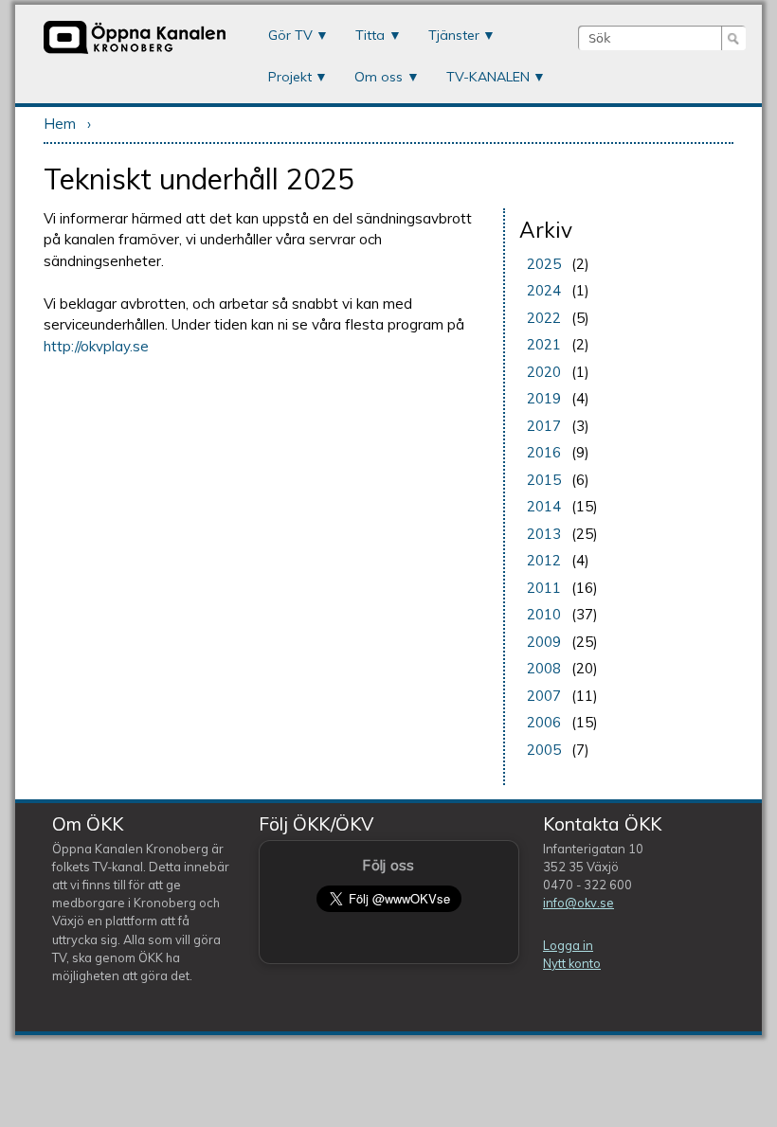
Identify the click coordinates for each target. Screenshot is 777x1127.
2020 (544, 372)
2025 (544, 264)
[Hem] (135, 52)
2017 (544, 426)
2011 (544, 588)
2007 (544, 696)
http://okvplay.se (96, 346)
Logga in (568, 945)
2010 (544, 614)
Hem (60, 124)
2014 (544, 506)
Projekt (290, 76)
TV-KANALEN (488, 76)
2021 (544, 344)
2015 (544, 480)
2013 (544, 534)
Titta (370, 35)
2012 (544, 560)
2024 (544, 290)
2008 (544, 668)
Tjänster (453, 35)
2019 (544, 398)
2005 (544, 750)
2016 (544, 452)
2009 (544, 642)
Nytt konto (572, 963)
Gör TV (290, 35)
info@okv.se (578, 902)
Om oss (378, 76)
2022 (544, 318)
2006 (544, 722)
